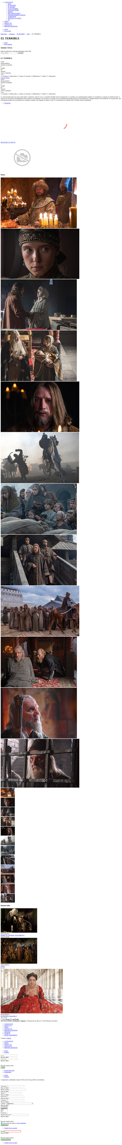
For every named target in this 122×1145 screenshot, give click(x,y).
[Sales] (4, 1110)
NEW (9, 4)
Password (4, 1096)
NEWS (6, 21)
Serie (28, 34)
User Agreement (21, 1123)
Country (3, 1103)
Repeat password (6, 1115)
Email (3, 1093)
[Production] (4, 1113)
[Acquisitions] (4, 1108)
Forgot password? (9, 1070)
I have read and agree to (14, 1123)
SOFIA (3, 966)
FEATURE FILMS (13, 10)
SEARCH (7, 1033)
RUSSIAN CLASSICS (14, 18)
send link (20, 53)
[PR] (4, 1111)
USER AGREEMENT (10, 1035)
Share (6, 43)
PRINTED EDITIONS (11, 26)
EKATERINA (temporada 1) (9, 1016)
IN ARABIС (11, 7)
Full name (4, 1086)
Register (6, 1052)
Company (4, 1100)
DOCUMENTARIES (14, 13)
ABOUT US (8, 23)
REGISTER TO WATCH (8, 142)
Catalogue (12, 34)
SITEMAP (7, 1032)
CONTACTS (8, 24)
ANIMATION (12, 16)
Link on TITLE (5, 78)
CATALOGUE (8, 2)
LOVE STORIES (13, 8)
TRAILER (7, 103)
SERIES (10, 12)
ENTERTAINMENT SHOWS (16, 15)
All (9, 20)
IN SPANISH (12, 5)
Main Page (4, 34)
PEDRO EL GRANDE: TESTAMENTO (12, 935)
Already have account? (10, 1128)
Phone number (5, 1089)
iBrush (9, 1038)
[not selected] (4, 1107)
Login (6, 1051)
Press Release (8, 44)
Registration (7, 1072)
